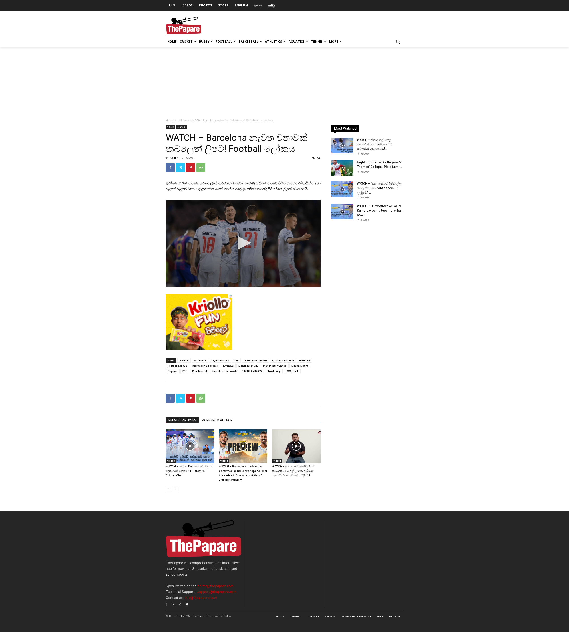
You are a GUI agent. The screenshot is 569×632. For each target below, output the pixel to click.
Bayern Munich (220, 360)
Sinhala (181, 126)
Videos (182, 120)
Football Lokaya (177, 365)
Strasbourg (274, 371)
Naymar (173, 371)
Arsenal (184, 360)
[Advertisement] (284, 80)
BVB (236, 360)
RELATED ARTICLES (182, 420)
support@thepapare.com (216, 592)
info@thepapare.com (200, 598)
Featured (304, 360)
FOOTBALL (292, 371)
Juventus (228, 365)
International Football (205, 365)
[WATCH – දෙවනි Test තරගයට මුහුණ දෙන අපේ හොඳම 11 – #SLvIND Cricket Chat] (190, 446)
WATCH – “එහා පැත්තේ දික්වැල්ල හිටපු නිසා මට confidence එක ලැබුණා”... (379, 188)
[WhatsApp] (200, 167)
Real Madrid (199, 371)
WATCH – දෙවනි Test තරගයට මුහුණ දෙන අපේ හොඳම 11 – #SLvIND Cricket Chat (189, 471)
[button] (398, 41)
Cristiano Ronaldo (283, 360)
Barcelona (200, 360)
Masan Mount (299, 365)
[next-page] (175, 488)
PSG (184, 371)
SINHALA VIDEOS (252, 371)
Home (170, 120)
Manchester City (248, 365)
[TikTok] (180, 604)
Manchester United (275, 365)
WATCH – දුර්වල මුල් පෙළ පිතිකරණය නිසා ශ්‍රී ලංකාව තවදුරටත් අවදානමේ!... (374, 144)
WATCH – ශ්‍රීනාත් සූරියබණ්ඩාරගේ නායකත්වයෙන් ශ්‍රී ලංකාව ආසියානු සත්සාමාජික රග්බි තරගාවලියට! (293, 471)
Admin (174, 157)
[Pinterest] (190, 167)
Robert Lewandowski (224, 371)
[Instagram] (173, 604)
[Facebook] (170, 167)
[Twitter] (180, 167)
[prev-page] (168, 488)
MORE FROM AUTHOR (217, 420)
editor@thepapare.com (216, 586)
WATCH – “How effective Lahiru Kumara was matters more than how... (380, 210)
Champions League (255, 360)
